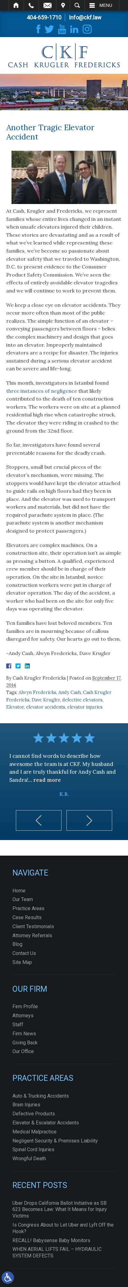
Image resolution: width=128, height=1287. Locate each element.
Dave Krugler (46, 700)
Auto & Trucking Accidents (40, 1096)
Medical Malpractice (34, 1132)
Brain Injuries (26, 1105)
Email (47, 5)
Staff (17, 1025)
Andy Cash (69, 692)
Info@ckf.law (85, 17)
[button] (39, 820)
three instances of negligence (41, 391)
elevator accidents (45, 707)
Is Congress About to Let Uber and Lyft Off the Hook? (63, 1228)
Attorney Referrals (32, 935)
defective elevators (82, 700)
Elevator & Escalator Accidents (45, 1123)
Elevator (15, 707)
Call (31, 5)
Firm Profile (25, 1006)
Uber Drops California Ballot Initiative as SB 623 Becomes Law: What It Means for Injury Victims (59, 1209)
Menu (105, 5)
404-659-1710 (44, 17)
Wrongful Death (29, 1158)
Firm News (24, 1034)
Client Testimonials (33, 926)
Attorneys (23, 1016)
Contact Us (24, 953)
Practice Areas (28, 908)
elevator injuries (85, 707)
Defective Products (33, 1114)
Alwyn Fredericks (37, 692)
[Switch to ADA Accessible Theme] (8, 1277)
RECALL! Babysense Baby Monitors (51, 1240)
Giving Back (25, 1043)
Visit (63, 5)
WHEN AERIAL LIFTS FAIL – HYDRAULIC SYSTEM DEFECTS (57, 1252)
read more (47, 779)
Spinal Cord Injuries (33, 1149)
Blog (17, 944)
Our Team (22, 899)
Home (16, 5)
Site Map (22, 962)
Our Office (23, 1051)
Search (77, 5)
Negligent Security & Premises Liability (55, 1141)
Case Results (27, 917)
